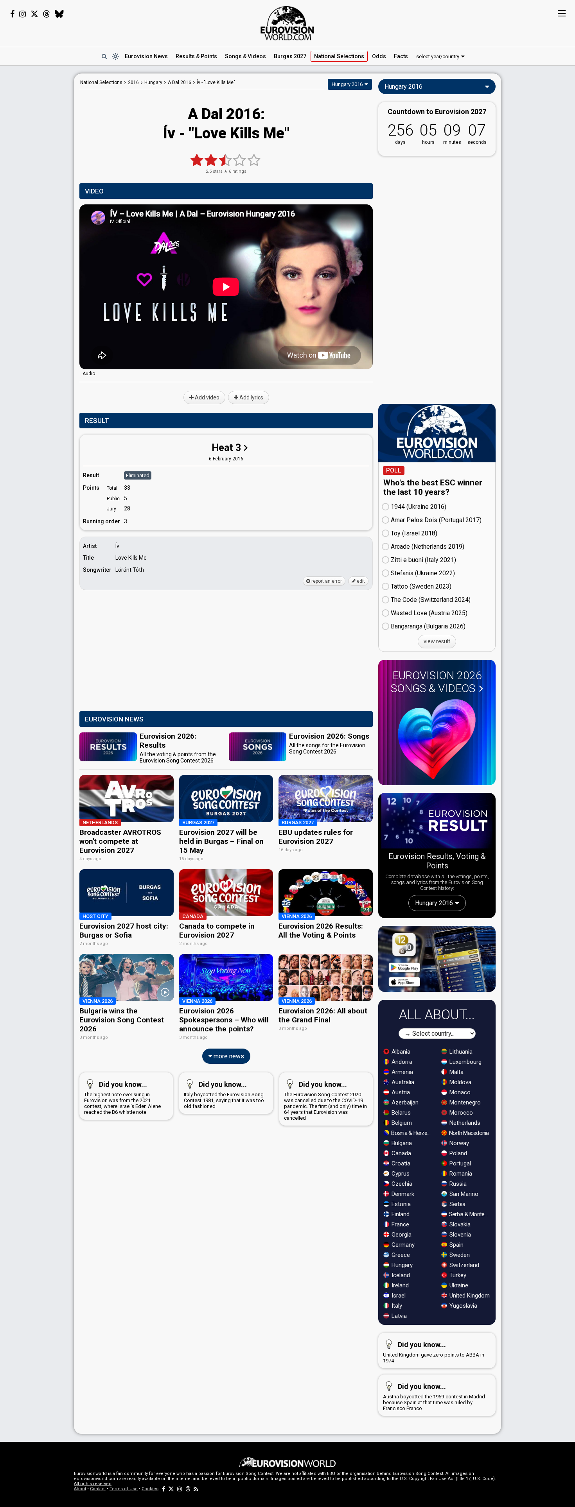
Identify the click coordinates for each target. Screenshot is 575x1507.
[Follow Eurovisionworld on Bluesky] (59, 14)
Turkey (457, 1275)
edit (360, 581)
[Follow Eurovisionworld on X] (34, 14)
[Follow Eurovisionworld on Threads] (46, 14)
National (339, 56)
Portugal (459, 1163)
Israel (398, 1295)
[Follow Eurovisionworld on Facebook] (12, 14)
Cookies (150, 1488)
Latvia (398, 1315)
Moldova (459, 1082)
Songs (245, 56)
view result (437, 641)
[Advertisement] (37, 190)
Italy (396, 1305)
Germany (402, 1244)
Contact (98, 1488)
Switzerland (463, 1265)
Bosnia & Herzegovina (412, 1133)
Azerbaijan (404, 1102)
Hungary (401, 1265)
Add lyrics (250, 397)
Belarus (400, 1112)
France (399, 1224)
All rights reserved (92, 1483)
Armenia (401, 1072)
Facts (401, 56)
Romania (460, 1173)
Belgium (401, 1122)
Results (196, 56)
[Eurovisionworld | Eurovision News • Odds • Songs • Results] (287, 23)
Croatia (400, 1163)
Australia (402, 1082)
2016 (133, 82)
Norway (458, 1143)
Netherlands (464, 1122)
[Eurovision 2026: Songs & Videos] (437, 739)
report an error (326, 581)
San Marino (463, 1193)
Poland (457, 1153)
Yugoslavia (462, 1305)
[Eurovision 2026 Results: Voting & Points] (437, 822)
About (80, 1488)
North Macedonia (468, 1133)
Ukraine (458, 1285)
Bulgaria (401, 1143)
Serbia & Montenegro (470, 1214)
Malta (456, 1072)
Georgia (400, 1234)
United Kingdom (469, 1295)
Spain (456, 1244)
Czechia (401, 1183)
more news (228, 1056)
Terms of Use (124, 1488)
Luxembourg (465, 1061)
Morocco (460, 1112)
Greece (400, 1254)
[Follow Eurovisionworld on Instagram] (22, 14)
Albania (400, 1051)
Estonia (400, 1204)
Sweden (459, 1254)
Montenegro (464, 1102)
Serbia (456, 1204)
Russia (457, 1183)
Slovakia (459, 1224)
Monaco (459, 1092)
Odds (379, 56)
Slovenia (459, 1234)
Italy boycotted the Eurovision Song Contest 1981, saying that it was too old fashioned (224, 1094)
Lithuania (460, 1051)
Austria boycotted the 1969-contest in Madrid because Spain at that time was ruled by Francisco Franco (434, 1396)
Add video (206, 397)
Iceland (400, 1275)
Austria (400, 1092)
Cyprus (400, 1173)
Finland (400, 1214)
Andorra (401, 1061)
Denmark (402, 1193)
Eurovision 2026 (436, 682)
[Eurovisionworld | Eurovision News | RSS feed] (196, 1488)
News (146, 56)
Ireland (399, 1285)
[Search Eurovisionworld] (104, 56)
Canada (400, 1153)
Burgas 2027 (290, 56)
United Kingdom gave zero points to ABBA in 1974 (433, 1352)
